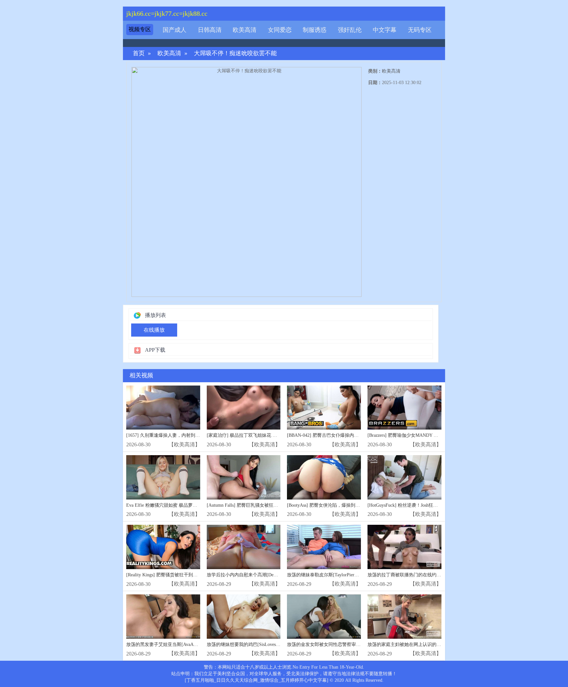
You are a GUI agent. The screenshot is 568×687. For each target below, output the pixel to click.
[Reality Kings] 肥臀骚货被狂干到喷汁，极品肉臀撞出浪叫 (185, 574)
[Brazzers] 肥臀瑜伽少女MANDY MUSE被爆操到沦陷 (420, 435)
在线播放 (154, 330)
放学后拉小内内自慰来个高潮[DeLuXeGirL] (251, 574)
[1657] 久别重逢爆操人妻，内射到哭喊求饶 (170, 435)
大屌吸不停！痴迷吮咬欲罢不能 (235, 53)
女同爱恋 (280, 30)
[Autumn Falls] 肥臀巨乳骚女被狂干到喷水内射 (254, 505)
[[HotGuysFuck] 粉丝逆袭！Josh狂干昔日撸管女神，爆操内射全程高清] (404, 477)
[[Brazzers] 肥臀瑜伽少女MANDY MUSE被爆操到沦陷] (404, 408)
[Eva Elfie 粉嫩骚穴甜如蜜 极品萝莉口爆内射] (163, 477)
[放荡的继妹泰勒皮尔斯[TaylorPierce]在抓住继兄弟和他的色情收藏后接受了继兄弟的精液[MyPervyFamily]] (324, 547)
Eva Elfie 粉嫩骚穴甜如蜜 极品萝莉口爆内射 (171, 505)
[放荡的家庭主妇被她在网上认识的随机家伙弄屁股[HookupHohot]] (404, 616)
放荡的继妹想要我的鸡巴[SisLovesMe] (245, 644)
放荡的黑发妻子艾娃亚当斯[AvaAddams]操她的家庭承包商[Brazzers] (194, 644)
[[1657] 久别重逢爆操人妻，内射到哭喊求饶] (163, 408)
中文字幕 (384, 30)
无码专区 (420, 30)
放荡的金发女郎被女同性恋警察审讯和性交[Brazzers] (340, 644)
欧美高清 (244, 30)
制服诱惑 (314, 30)
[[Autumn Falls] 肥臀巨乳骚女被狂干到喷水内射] (244, 477)
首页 (139, 53)
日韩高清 (210, 30)
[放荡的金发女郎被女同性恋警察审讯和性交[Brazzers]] (324, 616)
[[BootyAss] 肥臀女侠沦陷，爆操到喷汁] (324, 477)
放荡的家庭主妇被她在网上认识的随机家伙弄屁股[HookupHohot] (432, 644)
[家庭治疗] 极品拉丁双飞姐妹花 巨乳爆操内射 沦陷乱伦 (263, 435)
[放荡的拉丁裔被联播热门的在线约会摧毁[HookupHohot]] (404, 547)
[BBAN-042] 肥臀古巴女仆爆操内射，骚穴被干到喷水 (341, 435)
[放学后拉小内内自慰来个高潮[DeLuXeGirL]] (244, 547)
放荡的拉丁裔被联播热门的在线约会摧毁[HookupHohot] (423, 574)
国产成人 (174, 30)
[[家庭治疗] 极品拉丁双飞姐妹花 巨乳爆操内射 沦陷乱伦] (244, 408)
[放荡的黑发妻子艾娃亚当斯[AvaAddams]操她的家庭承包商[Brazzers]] (163, 616)
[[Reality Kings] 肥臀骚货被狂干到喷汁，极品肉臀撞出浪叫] (163, 547)
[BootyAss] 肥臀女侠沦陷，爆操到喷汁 (326, 505)
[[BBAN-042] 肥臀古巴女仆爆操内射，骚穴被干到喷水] (324, 408)
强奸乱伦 (350, 30)
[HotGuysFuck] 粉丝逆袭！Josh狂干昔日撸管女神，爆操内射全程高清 (437, 505)
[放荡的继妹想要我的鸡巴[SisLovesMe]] (244, 616)
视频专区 (140, 29)
